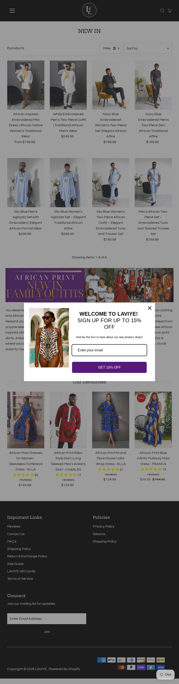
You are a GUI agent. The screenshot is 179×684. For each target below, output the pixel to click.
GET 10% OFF (109, 367)
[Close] (150, 308)
